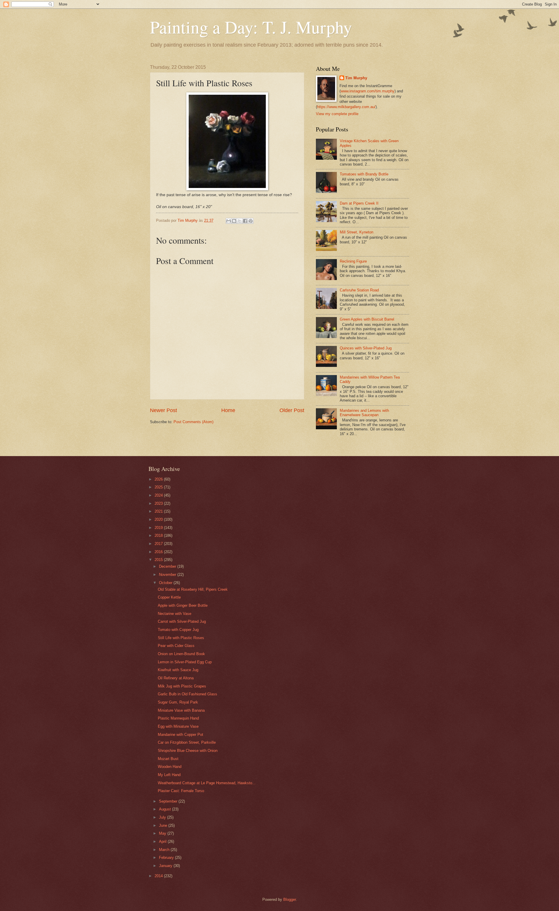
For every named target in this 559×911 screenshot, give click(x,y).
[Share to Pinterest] (251, 221)
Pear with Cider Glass (176, 645)
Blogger (289, 899)
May (163, 833)
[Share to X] (240, 221)
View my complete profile (337, 114)
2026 (159, 479)
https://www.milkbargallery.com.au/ (346, 107)
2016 (159, 552)
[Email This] (228, 221)
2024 (159, 495)
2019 (159, 527)
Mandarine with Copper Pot (180, 734)
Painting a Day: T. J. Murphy (251, 26)
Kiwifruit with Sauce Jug (178, 670)
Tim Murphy (356, 78)
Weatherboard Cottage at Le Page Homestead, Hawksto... (207, 783)
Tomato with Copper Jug (178, 629)
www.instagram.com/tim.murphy (368, 91)
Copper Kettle (169, 597)
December (168, 566)
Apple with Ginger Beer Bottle (183, 605)
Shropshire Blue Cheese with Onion (187, 750)
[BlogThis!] (234, 221)
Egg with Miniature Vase (178, 726)
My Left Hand (169, 775)
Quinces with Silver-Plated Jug (366, 348)
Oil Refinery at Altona (176, 678)
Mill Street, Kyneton (356, 232)
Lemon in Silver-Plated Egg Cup (185, 662)
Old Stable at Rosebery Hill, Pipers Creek (193, 589)
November (168, 574)
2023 (159, 503)
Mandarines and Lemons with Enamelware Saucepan (364, 412)
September (168, 801)
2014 (159, 876)
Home (228, 410)
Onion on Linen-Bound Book (181, 654)
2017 (159, 543)
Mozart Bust (168, 759)
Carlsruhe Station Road (359, 290)
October (166, 583)
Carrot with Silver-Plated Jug (182, 621)
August (165, 809)
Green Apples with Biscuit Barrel (367, 319)
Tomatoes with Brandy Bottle (364, 174)
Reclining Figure (353, 261)
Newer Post (163, 410)
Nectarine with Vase (174, 613)
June (163, 825)
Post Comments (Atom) (193, 422)
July (163, 817)
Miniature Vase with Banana (181, 710)
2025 (159, 487)
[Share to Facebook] (245, 221)
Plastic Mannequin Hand (178, 718)
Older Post (292, 410)
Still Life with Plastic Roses (181, 638)
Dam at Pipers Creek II (359, 203)
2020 (159, 519)
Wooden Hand (169, 766)
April (163, 841)
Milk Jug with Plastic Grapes (182, 686)
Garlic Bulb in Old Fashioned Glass (187, 694)
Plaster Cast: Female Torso (181, 791)
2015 (159, 559)
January (166, 865)
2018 (159, 535)
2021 (159, 511)
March (165, 849)
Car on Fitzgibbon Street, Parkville (187, 742)
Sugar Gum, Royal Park (178, 702)
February (167, 857)
